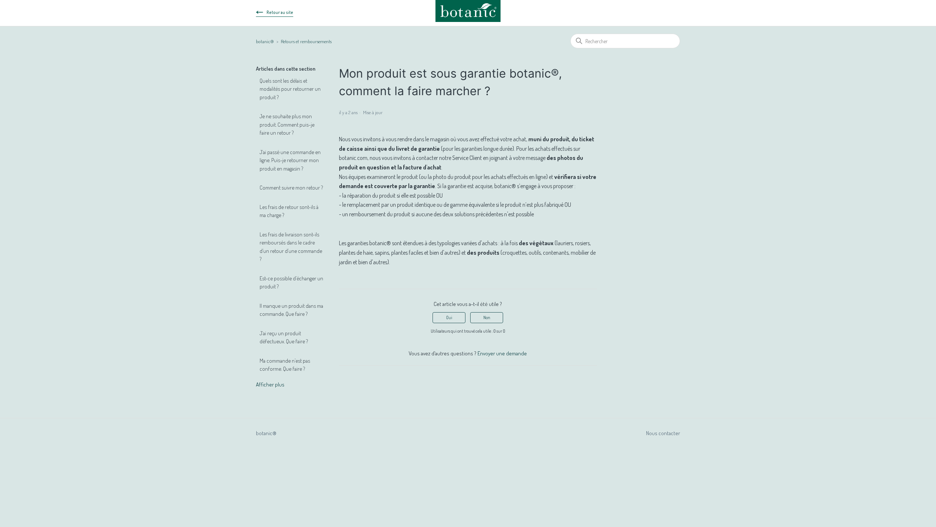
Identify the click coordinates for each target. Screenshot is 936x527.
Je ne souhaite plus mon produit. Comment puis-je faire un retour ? (287, 124)
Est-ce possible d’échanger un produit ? (291, 282)
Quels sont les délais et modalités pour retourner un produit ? (290, 89)
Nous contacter (663, 433)
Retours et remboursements (306, 41)
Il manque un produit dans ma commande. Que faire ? (291, 310)
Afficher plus (270, 384)
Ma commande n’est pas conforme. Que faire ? (285, 365)
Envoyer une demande (502, 353)
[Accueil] (468, 11)
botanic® (265, 41)
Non (486, 317)
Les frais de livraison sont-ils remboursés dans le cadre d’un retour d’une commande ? (291, 247)
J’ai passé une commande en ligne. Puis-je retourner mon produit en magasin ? (290, 160)
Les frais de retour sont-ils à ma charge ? (289, 211)
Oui (449, 317)
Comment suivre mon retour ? (291, 187)
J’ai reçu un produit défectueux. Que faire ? (284, 337)
